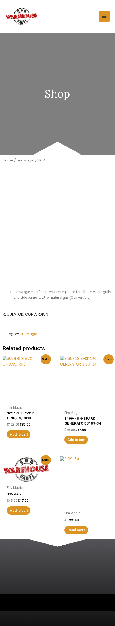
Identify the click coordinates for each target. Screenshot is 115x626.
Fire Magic (25, 160)
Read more (76, 530)
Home (8, 160)
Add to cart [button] (19, 434)
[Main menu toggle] (104, 16)
